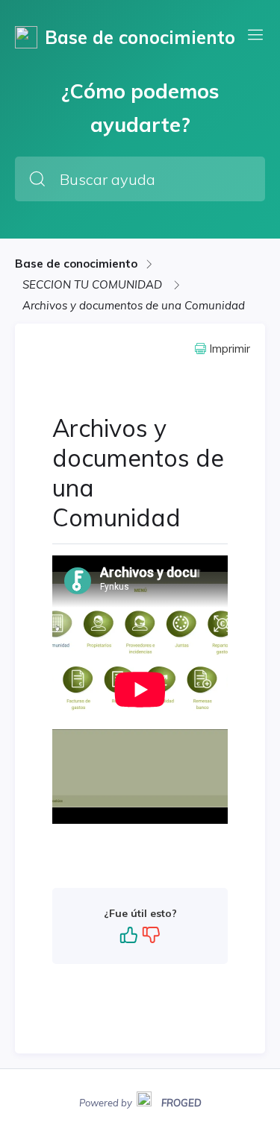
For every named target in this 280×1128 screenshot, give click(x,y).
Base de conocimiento (76, 263)
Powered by (140, 1101)
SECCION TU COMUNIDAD (93, 284)
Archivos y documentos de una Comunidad (133, 305)
